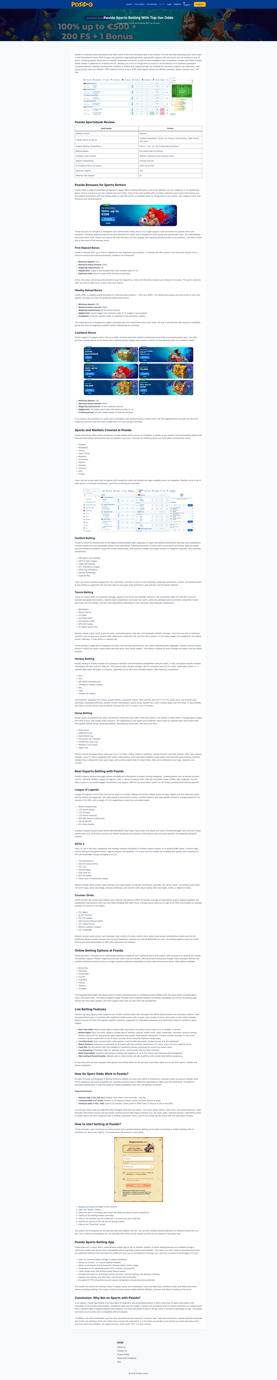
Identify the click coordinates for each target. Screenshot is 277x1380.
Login (169, 4)
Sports (162, 4)
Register (177, 4)
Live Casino (139, 4)
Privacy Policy (123, 1354)
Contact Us (122, 1351)
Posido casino (122, 23)
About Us (121, 1347)
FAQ (119, 1362)
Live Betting (151, 4)
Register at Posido (86, 1207)
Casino (129, 4)
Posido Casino (81, 69)
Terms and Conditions (126, 1358)
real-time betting (89, 1014)
